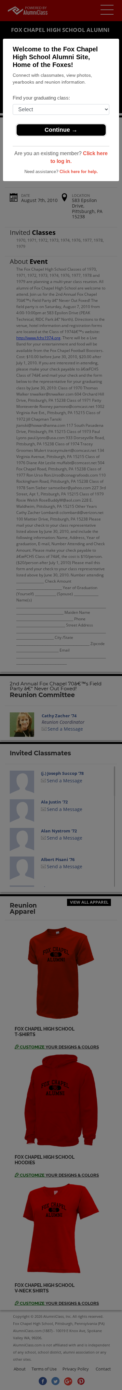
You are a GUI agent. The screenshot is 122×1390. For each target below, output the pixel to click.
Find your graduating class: (41, 98)
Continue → (61, 130)
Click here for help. (79, 171)
